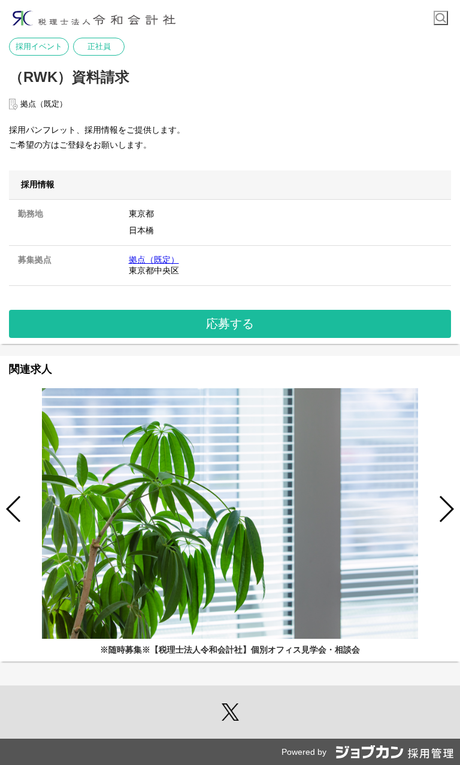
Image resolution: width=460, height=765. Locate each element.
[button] (446, 509)
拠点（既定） (154, 259)
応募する (230, 323)
